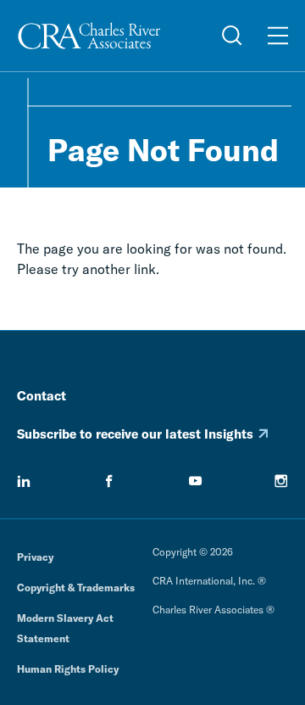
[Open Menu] (278, 35)
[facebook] (109, 481)
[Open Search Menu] (232, 35)
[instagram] (281, 481)
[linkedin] (23, 481)
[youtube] (195, 481)
